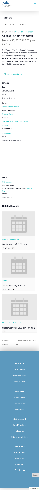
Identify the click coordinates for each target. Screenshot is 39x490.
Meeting (5, 114)
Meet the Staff (19, 375)
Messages (19, 409)
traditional (5, 125)
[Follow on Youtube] (24, 470)
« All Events (7, 18)
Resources (19, 446)
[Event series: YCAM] (13, 289)
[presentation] (18, 223)
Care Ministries (19, 425)
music (12, 121)
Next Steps (19, 403)
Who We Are (19, 381)
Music (11, 114)
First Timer (19, 397)
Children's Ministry (19, 437)
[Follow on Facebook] (15, 470)
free (7, 121)
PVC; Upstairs (7, 182)
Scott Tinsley (6, 133)
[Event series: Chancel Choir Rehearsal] (4, 331)
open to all (18, 121)
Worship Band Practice (10, 239)
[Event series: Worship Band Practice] (13, 248)
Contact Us (19, 452)
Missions (19, 431)
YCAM (4, 280)
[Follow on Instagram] (19, 470)
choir (3, 121)
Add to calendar (13, 74)
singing (25, 121)
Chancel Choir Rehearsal (10, 107)
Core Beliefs (19, 369)
